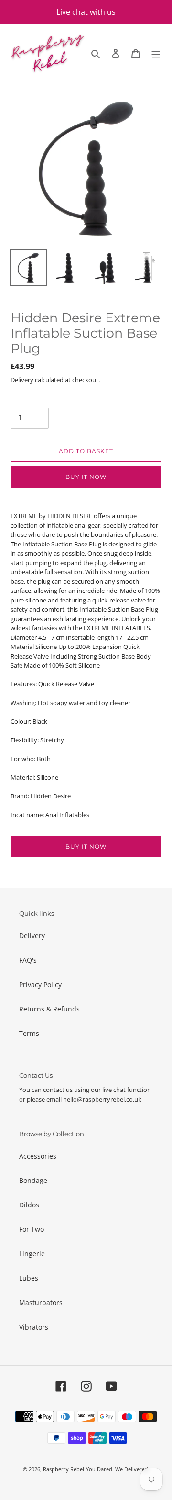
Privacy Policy (40, 984)
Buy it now (86, 476)
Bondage (33, 1180)
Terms (29, 1033)
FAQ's (28, 960)
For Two (31, 1229)
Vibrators (33, 1326)
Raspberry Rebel (63, 1469)
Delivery (32, 935)
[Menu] (156, 53)
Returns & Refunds (49, 1008)
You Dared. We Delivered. (118, 1469)
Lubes (28, 1278)
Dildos (29, 1204)
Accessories (37, 1155)
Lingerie (32, 1253)
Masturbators (41, 1302)
